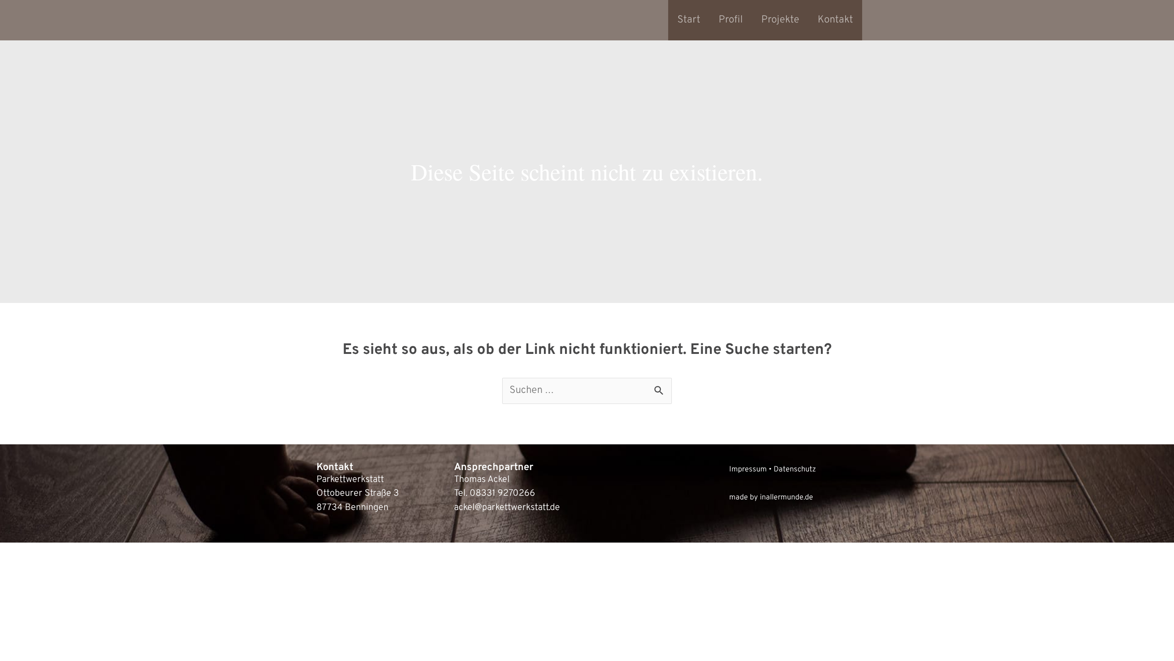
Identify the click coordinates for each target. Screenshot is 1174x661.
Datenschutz (795, 469)
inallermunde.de (786, 497)
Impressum (748, 469)
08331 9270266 (502, 493)
